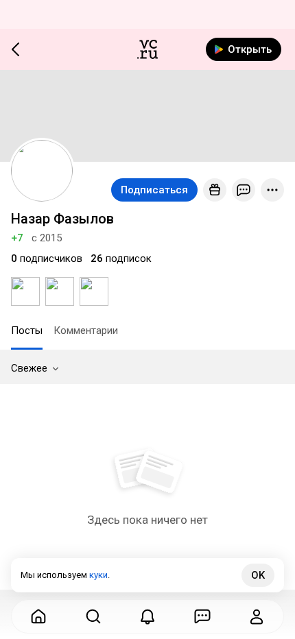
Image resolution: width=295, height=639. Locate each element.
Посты (27, 330)
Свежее (29, 368)
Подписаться (154, 190)
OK (258, 575)
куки (98, 575)
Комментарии (86, 330)
